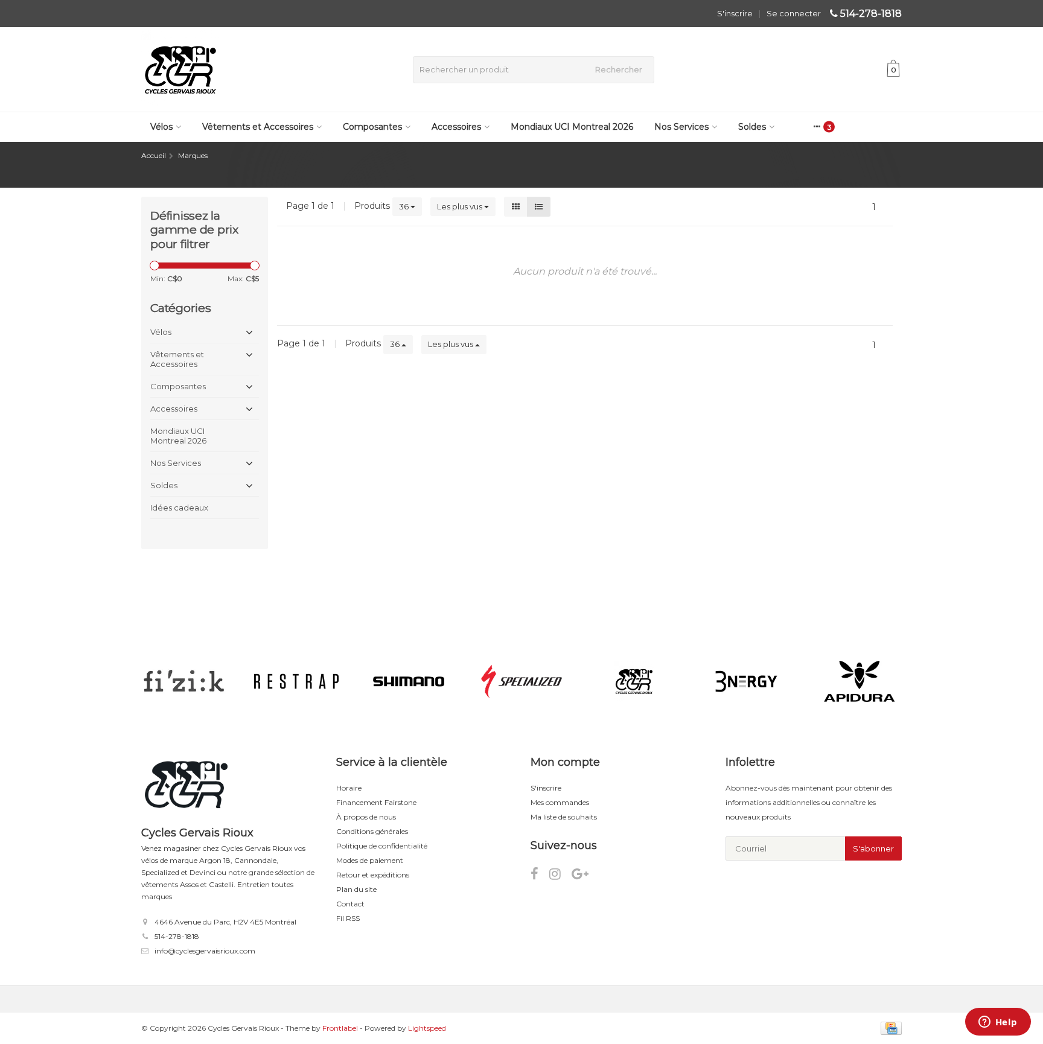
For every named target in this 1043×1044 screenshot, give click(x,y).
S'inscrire (735, 13)
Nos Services (681, 126)
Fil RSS (348, 918)
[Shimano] (408, 681)
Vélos (161, 126)
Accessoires (456, 126)
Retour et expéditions (372, 874)
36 (404, 206)
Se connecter (794, 13)
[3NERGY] (746, 681)
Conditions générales (372, 831)
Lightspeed (427, 1028)
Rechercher (618, 69)
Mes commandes (560, 802)
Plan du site (356, 889)
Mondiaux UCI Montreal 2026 (572, 126)
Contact (350, 903)
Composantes (372, 126)
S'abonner (873, 848)
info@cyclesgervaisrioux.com (205, 950)
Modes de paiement (369, 860)
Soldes (752, 126)
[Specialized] (521, 681)
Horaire (349, 787)
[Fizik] (183, 681)
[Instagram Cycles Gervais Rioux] (560, 875)
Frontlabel (340, 1028)
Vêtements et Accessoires (257, 126)
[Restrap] (296, 681)
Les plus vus (460, 206)
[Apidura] (859, 681)
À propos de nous (366, 816)
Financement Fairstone (376, 802)
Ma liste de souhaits (564, 816)
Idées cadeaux (179, 507)
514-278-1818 (871, 13)
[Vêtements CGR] (634, 681)
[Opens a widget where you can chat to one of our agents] (998, 1023)
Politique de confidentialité (381, 845)
